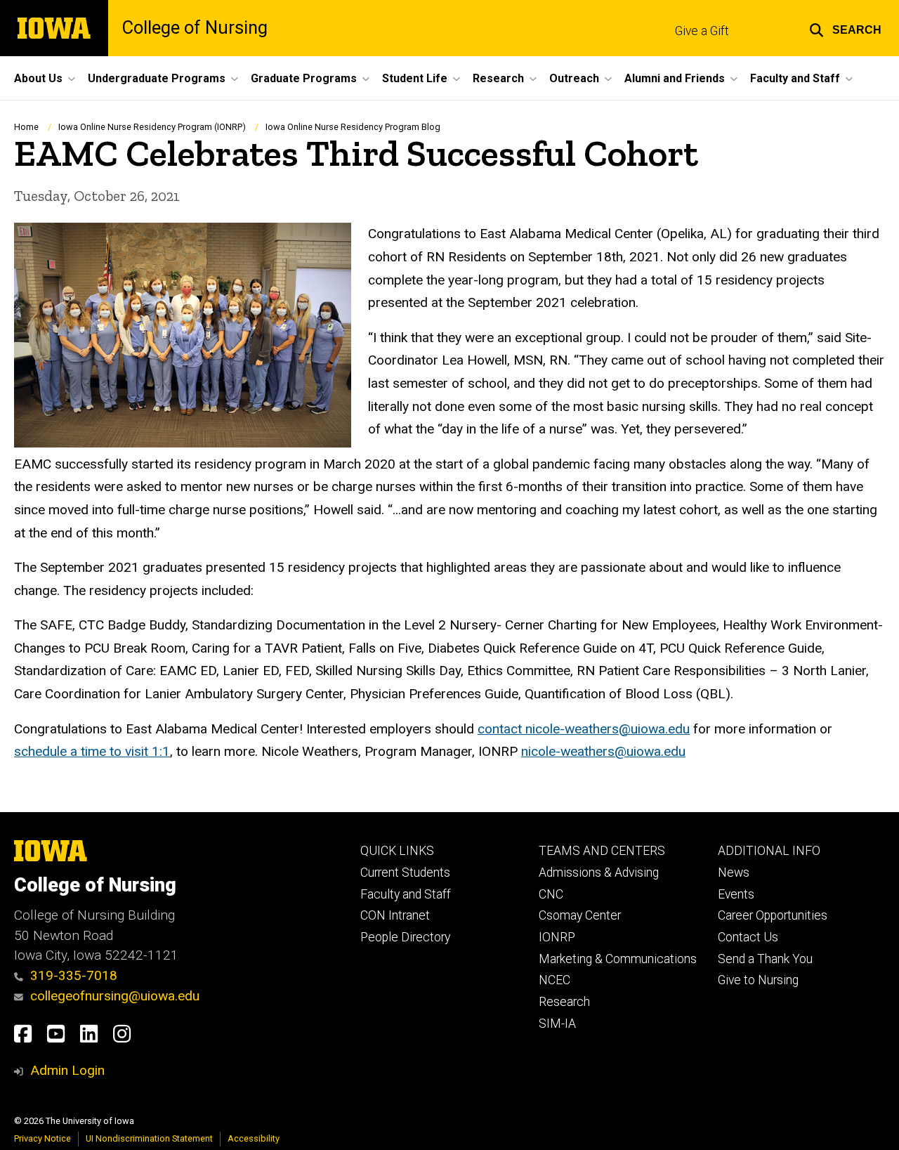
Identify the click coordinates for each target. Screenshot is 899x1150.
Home (26, 127)
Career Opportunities (772, 915)
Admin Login (67, 1070)
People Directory (405, 937)
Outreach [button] (574, 78)
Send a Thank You (765, 959)
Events (736, 894)
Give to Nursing (758, 980)
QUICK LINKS (397, 851)
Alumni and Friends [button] (674, 78)
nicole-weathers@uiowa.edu (603, 751)
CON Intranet (395, 915)
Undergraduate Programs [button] (156, 78)
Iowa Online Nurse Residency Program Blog (352, 127)
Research (564, 1002)
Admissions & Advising (599, 872)
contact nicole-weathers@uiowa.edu (584, 729)
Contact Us (748, 937)
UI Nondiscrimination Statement (149, 1138)
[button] (845, 28)
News (733, 872)
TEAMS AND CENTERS (602, 851)
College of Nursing (195, 28)
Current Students (405, 872)
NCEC (554, 980)
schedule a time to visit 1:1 (92, 751)
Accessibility (254, 1138)
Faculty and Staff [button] (795, 78)
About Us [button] (38, 78)
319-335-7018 (73, 975)
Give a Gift (702, 31)
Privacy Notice (42, 1138)
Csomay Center (580, 915)
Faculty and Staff (405, 894)
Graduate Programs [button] (304, 78)
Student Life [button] (414, 78)
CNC (551, 894)
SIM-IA (557, 1024)
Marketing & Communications (618, 959)
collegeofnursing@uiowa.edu (114, 996)
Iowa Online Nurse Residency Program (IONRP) (152, 127)
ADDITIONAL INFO (769, 851)
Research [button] (498, 78)
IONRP (557, 937)
